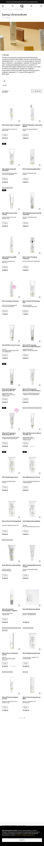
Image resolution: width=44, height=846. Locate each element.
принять (22, 840)
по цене (5, 91)
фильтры (38, 91)
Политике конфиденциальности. (25, 835)
